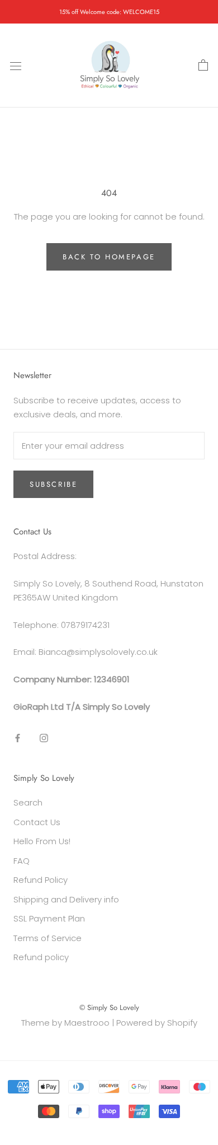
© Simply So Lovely (109, 1007)
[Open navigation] (15, 65)
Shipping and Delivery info (66, 899)
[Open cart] (203, 65)
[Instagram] (44, 738)
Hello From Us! (41, 841)
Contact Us (36, 822)
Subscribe (53, 484)
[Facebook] (17, 738)
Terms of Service (47, 938)
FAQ (21, 861)
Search (27, 802)
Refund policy (41, 957)
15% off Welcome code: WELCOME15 (109, 11)
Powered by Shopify (156, 1022)
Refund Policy (40, 880)
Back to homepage (109, 257)
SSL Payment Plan (49, 918)
